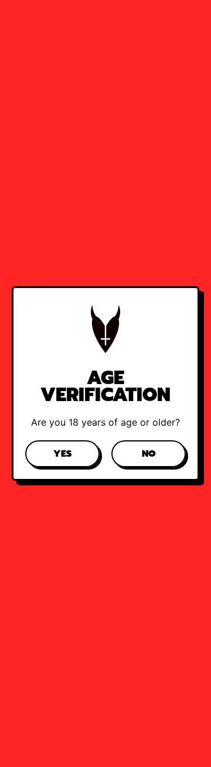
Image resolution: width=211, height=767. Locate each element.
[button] (62, 453)
